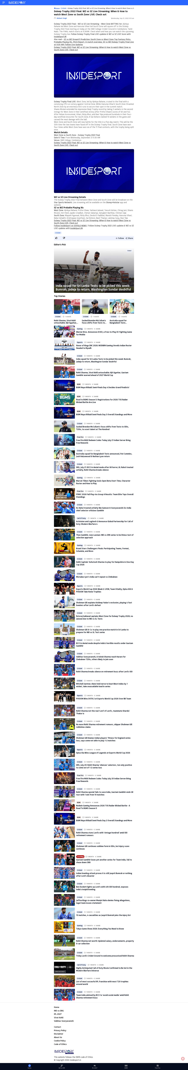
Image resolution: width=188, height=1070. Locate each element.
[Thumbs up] (56, 238)
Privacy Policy (60, 1030)
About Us (58, 1037)
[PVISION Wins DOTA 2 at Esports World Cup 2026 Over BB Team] (64, 697)
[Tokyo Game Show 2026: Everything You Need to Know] (64, 927)
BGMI (79, 384)
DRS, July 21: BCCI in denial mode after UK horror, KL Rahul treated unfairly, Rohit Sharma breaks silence (104, 468)
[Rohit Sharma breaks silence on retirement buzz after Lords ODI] (64, 670)
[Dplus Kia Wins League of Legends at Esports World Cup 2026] (64, 751)
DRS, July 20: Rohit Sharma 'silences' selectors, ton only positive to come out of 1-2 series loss (104, 766)
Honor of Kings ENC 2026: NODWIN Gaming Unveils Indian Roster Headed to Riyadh (104, 346)
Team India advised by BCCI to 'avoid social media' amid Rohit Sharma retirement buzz (102, 996)
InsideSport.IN (60, 36)
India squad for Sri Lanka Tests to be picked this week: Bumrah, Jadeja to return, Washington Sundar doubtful (93, 287)
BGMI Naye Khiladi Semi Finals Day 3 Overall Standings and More (104, 414)
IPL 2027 (58, 1014)
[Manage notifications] (183, 1058)
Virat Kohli (58, 1017)
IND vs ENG (59, 1010)
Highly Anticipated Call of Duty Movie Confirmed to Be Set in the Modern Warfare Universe (104, 969)
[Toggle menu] (3, 2)
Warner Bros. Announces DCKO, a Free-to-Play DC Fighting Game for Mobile (104, 333)
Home (56, 1007)
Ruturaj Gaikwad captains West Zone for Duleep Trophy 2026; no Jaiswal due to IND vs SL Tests (104, 617)
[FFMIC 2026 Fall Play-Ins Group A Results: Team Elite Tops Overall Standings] (64, 494)
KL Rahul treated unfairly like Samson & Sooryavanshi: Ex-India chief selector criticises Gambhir (103, 509)
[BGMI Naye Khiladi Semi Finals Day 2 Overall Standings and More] (64, 819)
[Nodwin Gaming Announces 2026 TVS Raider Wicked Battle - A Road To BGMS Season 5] (64, 805)
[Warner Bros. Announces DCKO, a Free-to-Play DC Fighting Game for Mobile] (64, 331)
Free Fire (80, 437)
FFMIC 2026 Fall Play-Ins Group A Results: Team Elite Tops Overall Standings (104, 495)
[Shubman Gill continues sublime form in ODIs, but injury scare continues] (64, 846)
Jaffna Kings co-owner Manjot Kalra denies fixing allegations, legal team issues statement (103, 901)
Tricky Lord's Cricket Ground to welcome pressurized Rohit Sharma (105, 955)
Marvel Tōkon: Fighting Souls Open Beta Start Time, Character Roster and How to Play (103, 482)
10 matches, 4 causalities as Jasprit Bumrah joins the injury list (103, 915)
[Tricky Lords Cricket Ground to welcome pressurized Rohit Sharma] (64, 954)
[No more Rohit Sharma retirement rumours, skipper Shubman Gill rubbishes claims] (64, 724)
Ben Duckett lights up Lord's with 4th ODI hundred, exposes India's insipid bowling (102, 888)
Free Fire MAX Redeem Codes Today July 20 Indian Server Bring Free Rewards (103, 779)
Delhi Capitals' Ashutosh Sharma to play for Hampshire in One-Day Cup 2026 (105, 563)
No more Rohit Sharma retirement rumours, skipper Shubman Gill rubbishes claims (104, 725)
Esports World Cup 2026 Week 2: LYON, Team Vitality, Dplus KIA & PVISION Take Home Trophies (104, 590)
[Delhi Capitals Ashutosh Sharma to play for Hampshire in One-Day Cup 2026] (64, 562)
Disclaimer (58, 1033)
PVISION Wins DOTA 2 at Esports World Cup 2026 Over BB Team (103, 698)
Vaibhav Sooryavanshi (64, 1021)
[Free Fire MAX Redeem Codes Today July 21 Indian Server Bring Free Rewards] (64, 440)
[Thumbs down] (64, 238)
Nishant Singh (62, 18)
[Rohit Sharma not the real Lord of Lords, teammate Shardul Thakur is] (64, 710)
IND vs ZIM (62, 1068)
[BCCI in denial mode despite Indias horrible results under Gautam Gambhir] (64, 643)
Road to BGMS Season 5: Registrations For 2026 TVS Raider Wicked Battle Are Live (102, 400)
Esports (79, 342)
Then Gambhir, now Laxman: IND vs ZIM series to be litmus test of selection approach (104, 536)
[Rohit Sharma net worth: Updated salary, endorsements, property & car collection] (64, 940)
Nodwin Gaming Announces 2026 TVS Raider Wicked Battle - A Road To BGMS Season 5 (103, 806)
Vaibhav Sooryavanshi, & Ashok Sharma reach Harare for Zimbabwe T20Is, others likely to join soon (101, 658)
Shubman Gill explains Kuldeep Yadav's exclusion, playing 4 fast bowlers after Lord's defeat (104, 603)
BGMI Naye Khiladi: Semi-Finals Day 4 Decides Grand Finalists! (102, 387)
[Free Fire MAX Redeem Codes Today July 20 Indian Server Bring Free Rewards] (64, 778)
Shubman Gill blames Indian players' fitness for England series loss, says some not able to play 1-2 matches (103, 739)
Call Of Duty (81, 518)
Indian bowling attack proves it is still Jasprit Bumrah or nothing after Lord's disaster (104, 874)
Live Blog (80, 857)
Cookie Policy (60, 1040)
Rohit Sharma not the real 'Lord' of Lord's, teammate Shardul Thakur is (102, 712)
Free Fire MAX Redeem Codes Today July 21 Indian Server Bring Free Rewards (103, 441)
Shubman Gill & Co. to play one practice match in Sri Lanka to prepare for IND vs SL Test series (102, 630)
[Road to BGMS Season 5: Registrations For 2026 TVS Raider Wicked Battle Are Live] (64, 399)
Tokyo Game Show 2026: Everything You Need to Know (100, 928)
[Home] (17, 2)
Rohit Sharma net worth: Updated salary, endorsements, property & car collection (105, 942)
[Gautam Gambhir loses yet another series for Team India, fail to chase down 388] (64, 859)
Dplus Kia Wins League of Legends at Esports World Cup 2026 (103, 752)
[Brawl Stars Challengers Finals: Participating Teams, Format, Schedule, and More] (64, 548)
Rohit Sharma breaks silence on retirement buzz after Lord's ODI (104, 671)
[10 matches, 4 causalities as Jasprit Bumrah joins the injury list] (64, 913)
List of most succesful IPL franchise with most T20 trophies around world (102, 982)
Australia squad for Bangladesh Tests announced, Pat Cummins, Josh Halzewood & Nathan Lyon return (121, 321)
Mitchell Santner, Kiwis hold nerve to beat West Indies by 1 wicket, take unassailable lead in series (102, 685)
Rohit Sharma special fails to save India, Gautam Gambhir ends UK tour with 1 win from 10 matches (104, 793)
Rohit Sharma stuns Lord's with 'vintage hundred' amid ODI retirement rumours (101, 833)
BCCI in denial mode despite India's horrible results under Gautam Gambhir (104, 644)
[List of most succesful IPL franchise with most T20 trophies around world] (64, 981)
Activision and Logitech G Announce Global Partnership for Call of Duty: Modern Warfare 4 (104, 522)
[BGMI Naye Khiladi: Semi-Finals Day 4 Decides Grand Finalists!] (64, 386)
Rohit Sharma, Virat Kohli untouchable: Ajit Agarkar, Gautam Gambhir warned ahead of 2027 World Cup (65, 321)
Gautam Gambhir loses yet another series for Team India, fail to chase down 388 (104, 861)
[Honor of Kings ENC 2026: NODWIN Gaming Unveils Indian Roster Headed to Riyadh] (64, 345)
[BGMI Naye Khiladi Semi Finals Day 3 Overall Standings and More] (64, 413)
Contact (57, 1027)
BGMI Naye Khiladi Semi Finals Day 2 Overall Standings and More (104, 820)
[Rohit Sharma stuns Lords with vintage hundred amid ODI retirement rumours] (64, 832)
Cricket (57, 233)
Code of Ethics (60, 1044)
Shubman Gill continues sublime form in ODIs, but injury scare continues (102, 847)
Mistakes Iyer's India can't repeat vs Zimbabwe (96, 576)
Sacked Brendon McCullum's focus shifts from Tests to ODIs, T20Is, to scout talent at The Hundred (94, 321)
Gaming (79, 329)
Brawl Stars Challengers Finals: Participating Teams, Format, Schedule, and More (102, 549)
